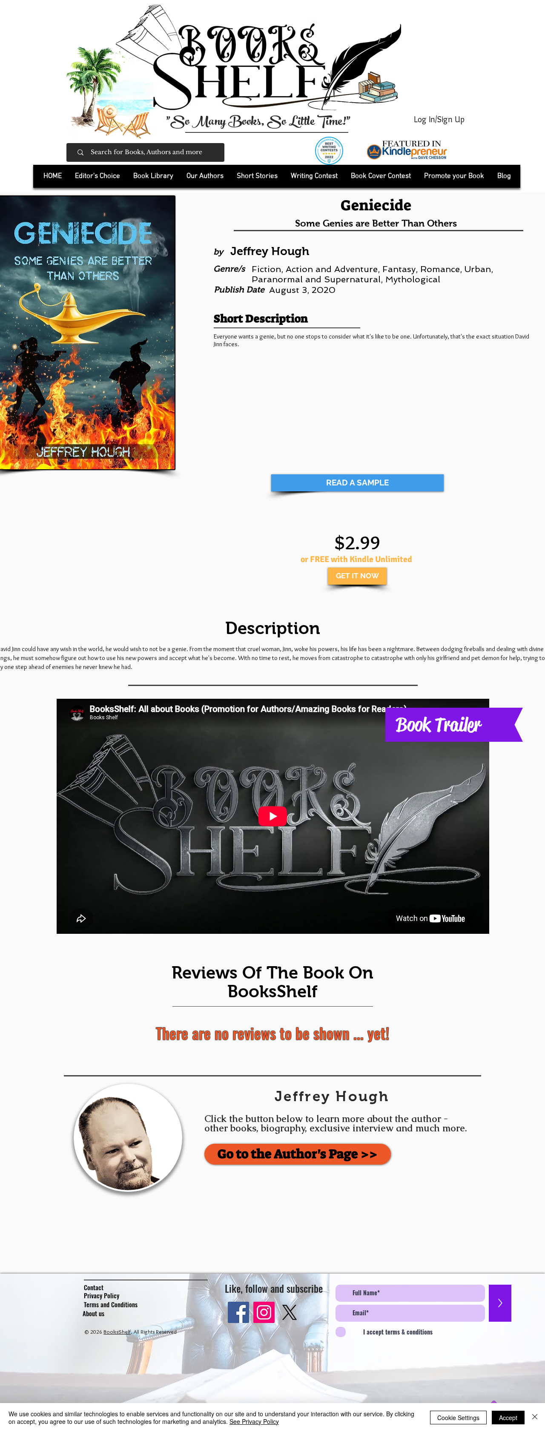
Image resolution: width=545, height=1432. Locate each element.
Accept (508, 1417)
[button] (153, 176)
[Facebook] (238, 1312)
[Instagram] (264, 1312)
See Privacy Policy (254, 1421)
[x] (289, 1312)
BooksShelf (117, 1331)
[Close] (535, 1417)
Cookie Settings (458, 1417)
